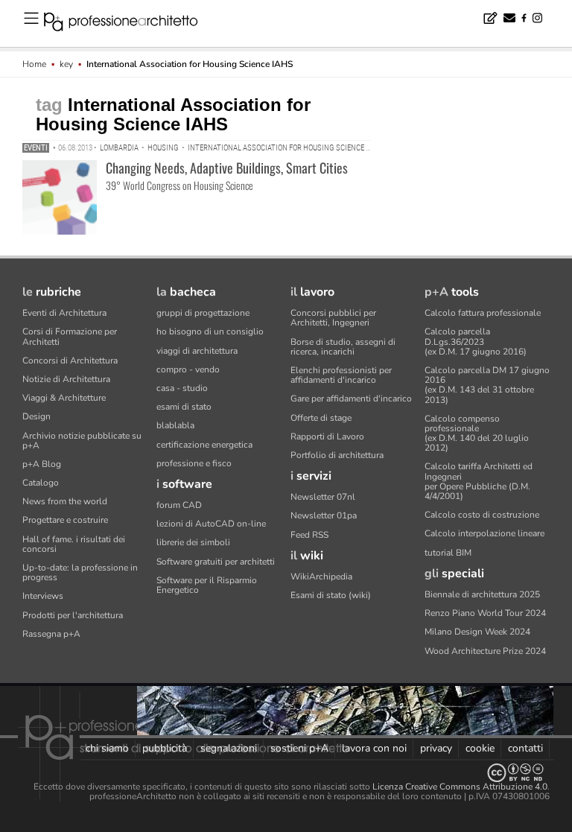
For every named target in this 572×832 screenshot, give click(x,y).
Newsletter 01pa (323, 515)
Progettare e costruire (65, 520)
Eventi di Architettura (64, 313)
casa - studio (182, 388)
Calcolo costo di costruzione (482, 515)
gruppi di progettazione (203, 313)
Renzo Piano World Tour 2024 (485, 613)
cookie (480, 748)
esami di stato (184, 407)
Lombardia (119, 148)
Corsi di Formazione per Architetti (69, 336)
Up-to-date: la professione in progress (80, 572)
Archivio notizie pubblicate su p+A (82, 440)
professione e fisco (194, 463)
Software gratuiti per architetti (215, 562)
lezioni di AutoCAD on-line (211, 524)
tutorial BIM (448, 553)
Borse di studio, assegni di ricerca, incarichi (342, 347)
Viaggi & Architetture (64, 398)
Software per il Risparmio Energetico (206, 585)
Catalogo (40, 483)
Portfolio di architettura (337, 455)
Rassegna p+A (51, 634)
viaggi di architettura (197, 351)
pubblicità (164, 748)
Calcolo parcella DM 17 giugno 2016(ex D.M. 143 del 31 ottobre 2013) (487, 385)
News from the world (64, 501)
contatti (525, 748)
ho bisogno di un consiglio (210, 331)
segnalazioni (228, 748)
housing (163, 148)
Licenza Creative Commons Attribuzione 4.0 (459, 787)
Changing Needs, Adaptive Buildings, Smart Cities (227, 167)
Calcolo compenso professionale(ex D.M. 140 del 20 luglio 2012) (477, 433)
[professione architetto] (129, 24)
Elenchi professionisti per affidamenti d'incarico (341, 375)
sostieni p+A (299, 748)
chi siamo (107, 748)
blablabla (175, 425)
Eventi (36, 148)
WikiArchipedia (321, 576)
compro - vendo (188, 369)
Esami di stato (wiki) (330, 595)
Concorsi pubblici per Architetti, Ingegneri (333, 317)
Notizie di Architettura (66, 379)
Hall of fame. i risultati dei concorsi (73, 544)
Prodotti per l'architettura (72, 615)
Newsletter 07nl (322, 497)
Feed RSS (309, 535)
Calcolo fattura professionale (483, 313)
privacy (436, 748)
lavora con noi (374, 748)
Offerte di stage (321, 418)
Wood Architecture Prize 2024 (485, 651)
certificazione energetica (204, 445)
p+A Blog (41, 464)
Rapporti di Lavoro (327, 436)
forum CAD (179, 505)
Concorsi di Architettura (70, 360)
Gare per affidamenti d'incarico (351, 398)
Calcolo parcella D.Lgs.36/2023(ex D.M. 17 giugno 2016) (476, 341)
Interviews (42, 596)
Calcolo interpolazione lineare (484, 533)
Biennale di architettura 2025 (482, 594)
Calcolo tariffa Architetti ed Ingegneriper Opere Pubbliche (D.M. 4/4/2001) (479, 481)
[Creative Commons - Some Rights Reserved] (286, 772)
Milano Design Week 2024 (477, 632)
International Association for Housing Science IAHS (285, 148)
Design (36, 416)
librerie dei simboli (193, 542)
